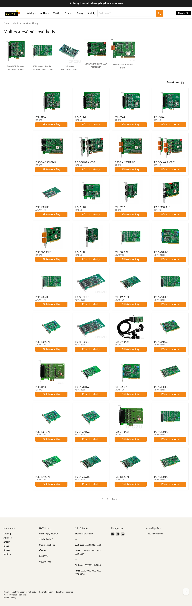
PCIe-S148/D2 (122, 432)
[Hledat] (159, 13)
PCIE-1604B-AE (82, 432)
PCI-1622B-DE (161, 297)
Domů (7, 23)
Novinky (91, 13)
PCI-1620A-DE (42, 297)
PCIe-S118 (40, 387)
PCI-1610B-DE (161, 387)
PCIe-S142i (80, 207)
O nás (68, 13)
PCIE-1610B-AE (82, 387)
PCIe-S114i (80, 117)
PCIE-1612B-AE (42, 477)
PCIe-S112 (80, 252)
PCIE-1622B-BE (122, 297)
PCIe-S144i (120, 117)
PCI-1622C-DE (161, 432)
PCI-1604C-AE (161, 342)
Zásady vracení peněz (64, 592)
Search (6, 592)
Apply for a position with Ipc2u (24, 592)
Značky (57, 13)
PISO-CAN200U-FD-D (45, 162)
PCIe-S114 (40, 117)
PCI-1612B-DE (82, 297)
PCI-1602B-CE (161, 252)
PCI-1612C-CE (82, 342)
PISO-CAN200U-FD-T (125, 162)
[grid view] (183, 82)
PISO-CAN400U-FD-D (85, 162)
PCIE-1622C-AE (122, 477)
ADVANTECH (40, 210)
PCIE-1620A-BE (82, 477)
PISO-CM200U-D (162, 207)
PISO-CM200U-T (43, 252)
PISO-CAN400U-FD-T (164, 162)
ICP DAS (38, 120)
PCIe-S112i (120, 207)
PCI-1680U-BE (42, 207)
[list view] (186, 82)
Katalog (30, 13)
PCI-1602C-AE (121, 387)
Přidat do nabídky (51, 124)
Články (79, 13)
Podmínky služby (46, 592)
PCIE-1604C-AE (42, 432)
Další (115, 499)
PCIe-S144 (159, 117)
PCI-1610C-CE (161, 477)
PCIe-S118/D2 (122, 342)
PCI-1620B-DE (121, 252)
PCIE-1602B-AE (42, 342)
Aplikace (44, 13)
